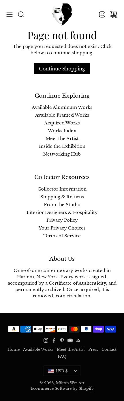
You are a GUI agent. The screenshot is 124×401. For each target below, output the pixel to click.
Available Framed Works (62, 115)
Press (93, 349)
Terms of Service (62, 235)
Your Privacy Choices (62, 228)
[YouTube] (70, 340)
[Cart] (113, 14)
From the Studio (62, 204)
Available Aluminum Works (62, 107)
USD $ (68, 372)
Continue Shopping (62, 69)
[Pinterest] (62, 340)
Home (13, 349)
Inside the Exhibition (62, 146)
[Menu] (9, 14)
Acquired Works (62, 123)
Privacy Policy (62, 220)
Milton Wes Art (70, 383)
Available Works (38, 349)
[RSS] (78, 340)
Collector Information (62, 189)
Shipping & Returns (62, 196)
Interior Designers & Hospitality (62, 212)
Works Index (62, 130)
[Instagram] (45, 340)
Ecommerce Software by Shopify (62, 388)
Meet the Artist (62, 138)
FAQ (62, 356)
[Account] (102, 14)
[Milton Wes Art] (62, 14)
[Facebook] (54, 340)
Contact (109, 349)
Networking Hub (62, 154)
